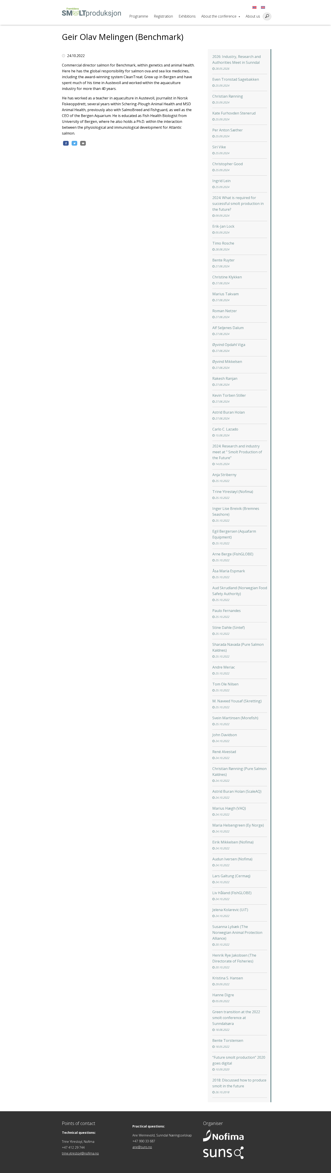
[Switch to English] (263, 7)
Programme (138, 16)
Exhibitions (187, 16)
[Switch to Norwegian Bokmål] (254, 7)
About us (253, 16)
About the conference (218, 16)
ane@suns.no (142, 1147)
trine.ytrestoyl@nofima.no (80, 1153)
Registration (163, 16)
